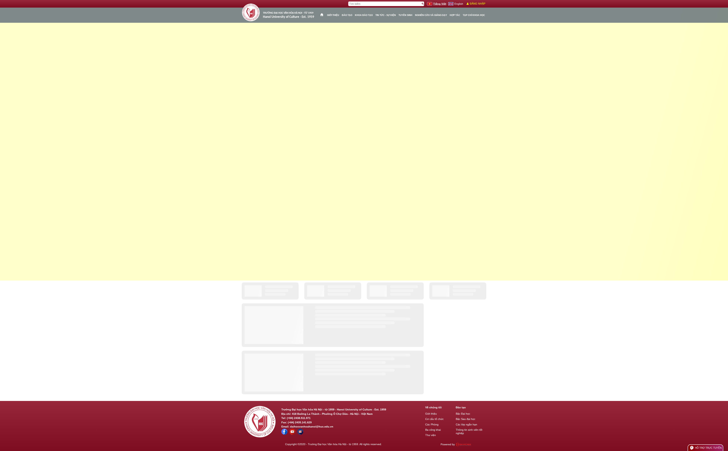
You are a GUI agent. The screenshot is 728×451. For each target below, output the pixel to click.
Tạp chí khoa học (474, 15)
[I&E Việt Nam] (463, 444)
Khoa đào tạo (364, 15)
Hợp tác (455, 15)
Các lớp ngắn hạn (466, 424)
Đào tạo (347, 15)
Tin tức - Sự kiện (385, 15)
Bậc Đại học (463, 413)
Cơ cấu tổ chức (434, 418)
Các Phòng (432, 424)
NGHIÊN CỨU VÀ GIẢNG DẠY (431, 15)
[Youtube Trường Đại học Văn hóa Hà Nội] (292, 433)
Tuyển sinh (405, 15)
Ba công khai (433, 429)
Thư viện (430, 435)
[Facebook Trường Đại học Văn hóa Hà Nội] (284, 433)
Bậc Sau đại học (465, 418)
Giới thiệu (333, 15)
